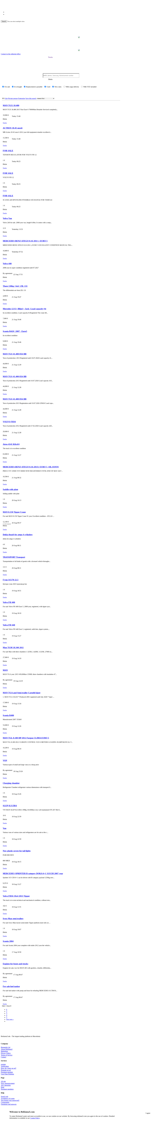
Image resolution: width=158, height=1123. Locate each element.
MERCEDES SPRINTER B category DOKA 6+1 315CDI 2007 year (33, 873)
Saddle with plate (10, 489)
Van (4, 828)
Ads (6, 98)
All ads (3, 1081)
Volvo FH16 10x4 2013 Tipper (16, 896)
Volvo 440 (7, 263)
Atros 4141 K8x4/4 (11, 444)
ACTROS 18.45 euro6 (12, 128)
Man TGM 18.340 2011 (13, 647)
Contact (3, 1057)
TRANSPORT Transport (14, 557)
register (3, 1064)
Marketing (4, 1051)
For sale (7, 87)
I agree (148, 1113)
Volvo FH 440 (9, 625)
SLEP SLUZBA (10, 806)
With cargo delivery (72, 87)
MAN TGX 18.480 (11, 105)
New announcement (8, 1083)
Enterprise (21, 98)
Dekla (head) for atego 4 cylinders (17, 534)
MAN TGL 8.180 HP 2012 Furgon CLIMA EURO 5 (26, 738)
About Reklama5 (6, 1049)
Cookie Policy (35, 1118)
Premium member (7, 1072)
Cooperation (5, 1102)
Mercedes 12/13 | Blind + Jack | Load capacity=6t (24, 309)
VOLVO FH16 (9, 422)
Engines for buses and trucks (15, 964)
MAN (5, 670)
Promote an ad (6, 1070)
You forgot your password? (10, 1100)
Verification (5, 1066)
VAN (5, 760)
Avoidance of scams (8, 1098)
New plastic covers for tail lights (17, 851)
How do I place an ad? (8, 1068)
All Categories (6, 1085)
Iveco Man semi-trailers (13, 918)
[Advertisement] (61, 93)
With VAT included (89, 87)
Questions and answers (8, 1104)
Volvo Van (7, 218)
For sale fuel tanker (11, 986)
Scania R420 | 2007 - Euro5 (15, 331)
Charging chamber (11, 783)
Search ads (4, 1096)
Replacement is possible (34, 87)
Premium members (7, 1089)
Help (2, 1087)
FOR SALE (8, 150)
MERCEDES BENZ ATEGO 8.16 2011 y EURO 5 (25, 241)
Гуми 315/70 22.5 (10, 580)
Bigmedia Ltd (5, 1047)
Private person (13, 98)
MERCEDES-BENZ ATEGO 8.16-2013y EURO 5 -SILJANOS (31, 467)
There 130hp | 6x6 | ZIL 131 (15, 286)
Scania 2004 (8, 941)
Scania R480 (8, 715)
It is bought (18, 87)
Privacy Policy (6, 1053)
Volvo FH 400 (9, 602)
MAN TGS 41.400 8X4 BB (14, 354)
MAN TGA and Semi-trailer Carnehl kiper (21, 693)
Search (4, 21)
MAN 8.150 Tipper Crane (14, 512)
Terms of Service (6, 1055)
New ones (57, 87)
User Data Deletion (7, 1074)
